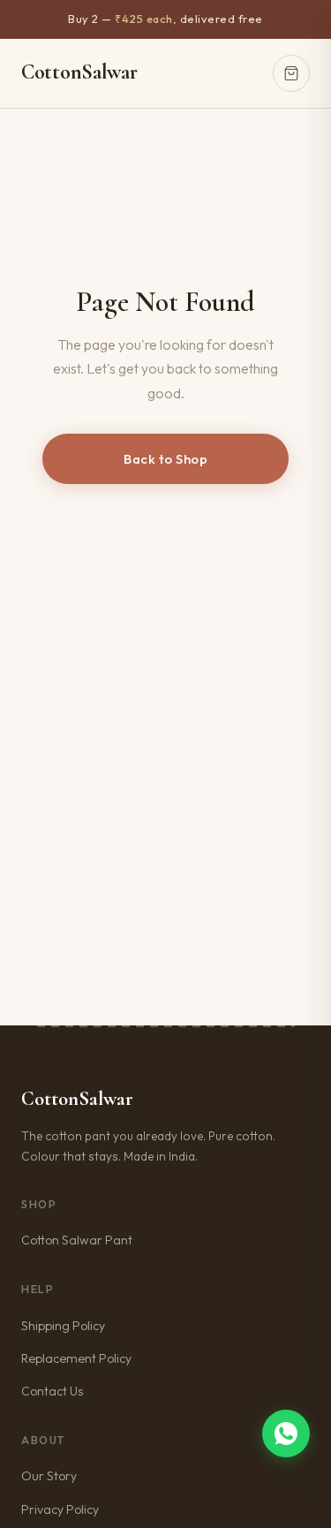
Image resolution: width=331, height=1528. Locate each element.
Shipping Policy (63, 1326)
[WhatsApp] (286, 1433)
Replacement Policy (76, 1358)
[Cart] (291, 73)
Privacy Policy (60, 1509)
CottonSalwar (79, 72)
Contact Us (52, 1391)
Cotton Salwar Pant (76, 1240)
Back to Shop (165, 458)
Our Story (49, 1476)
